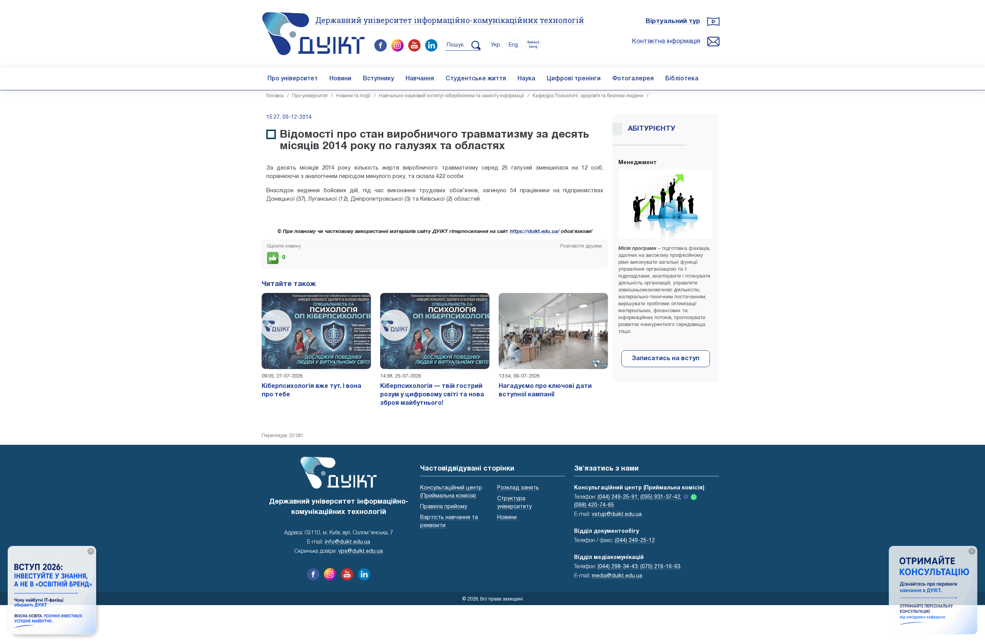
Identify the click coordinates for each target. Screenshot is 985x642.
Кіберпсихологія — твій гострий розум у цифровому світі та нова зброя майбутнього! (432, 395)
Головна (275, 96)
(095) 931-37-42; (660, 497)
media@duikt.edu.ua (617, 576)
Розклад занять (518, 488)
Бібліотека (681, 78)
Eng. (514, 45)
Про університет (292, 78)
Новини (340, 78)
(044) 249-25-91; (618, 497)
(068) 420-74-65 (594, 505)
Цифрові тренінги (574, 78)
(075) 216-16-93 (660, 566)
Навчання (420, 78)
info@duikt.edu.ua (347, 542)
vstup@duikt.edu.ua (617, 514)
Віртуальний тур (673, 21)
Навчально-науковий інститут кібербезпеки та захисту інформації (451, 96)
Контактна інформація (666, 41)
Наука (526, 78)
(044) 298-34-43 (618, 566)
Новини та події (353, 96)
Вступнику (378, 78)
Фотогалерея (633, 78)
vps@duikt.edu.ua (360, 551)
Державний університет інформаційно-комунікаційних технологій (450, 20)
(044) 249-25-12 (635, 540)
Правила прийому (443, 506)
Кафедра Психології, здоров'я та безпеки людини (588, 96)
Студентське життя (476, 78)
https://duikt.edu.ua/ (534, 232)
